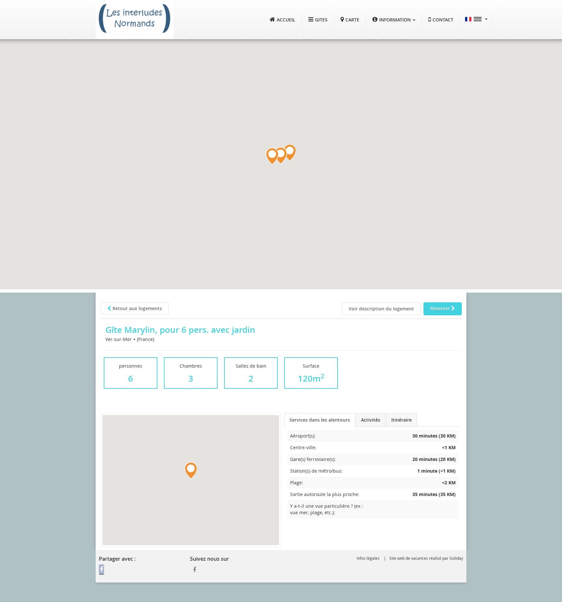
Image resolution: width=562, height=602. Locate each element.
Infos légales (368, 558)
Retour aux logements (136, 308)
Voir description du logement (381, 309)
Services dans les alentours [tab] (319, 420)
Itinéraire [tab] (401, 420)
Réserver (440, 308)
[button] (394, 19)
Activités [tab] (370, 420)
